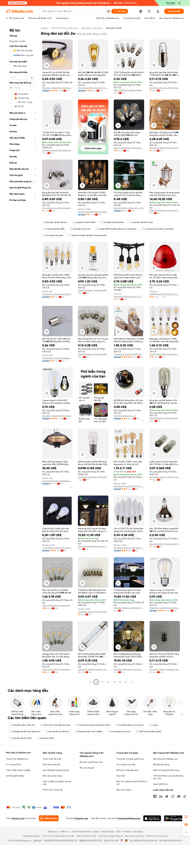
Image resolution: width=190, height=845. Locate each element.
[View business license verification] (121, 840)
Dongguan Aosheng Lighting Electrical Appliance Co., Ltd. (57, 150)
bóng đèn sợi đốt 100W (85, 222)
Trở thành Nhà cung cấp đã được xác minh (168, 777)
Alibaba (44, 28)
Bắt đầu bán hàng (161, 764)
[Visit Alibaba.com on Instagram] (173, 796)
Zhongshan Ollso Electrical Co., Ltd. (93, 88)
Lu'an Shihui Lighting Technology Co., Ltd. (57, 548)
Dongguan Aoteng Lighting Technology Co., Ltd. (164, 88)
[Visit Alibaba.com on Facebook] (155, 796)
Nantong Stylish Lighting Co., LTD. (129, 296)
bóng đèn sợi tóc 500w (22, 738)
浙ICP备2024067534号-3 (170, 840)
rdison (155, 725)
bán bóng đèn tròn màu (120, 731)
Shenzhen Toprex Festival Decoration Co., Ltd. (57, 88)
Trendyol (127, 831)
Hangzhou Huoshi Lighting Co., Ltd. (129, 486)
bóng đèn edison (47, 738)
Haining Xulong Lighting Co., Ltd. (128, 208)
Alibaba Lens (18, 818)
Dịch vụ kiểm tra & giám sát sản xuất (57, 782)
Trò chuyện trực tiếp (125, 764)
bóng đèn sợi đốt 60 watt (142, 222)
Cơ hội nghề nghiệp (15, 776)
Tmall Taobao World (80, 831)
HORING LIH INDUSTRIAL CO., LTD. (164, 294)
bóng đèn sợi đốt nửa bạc (56, 222)
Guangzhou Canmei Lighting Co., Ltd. (129, 354)
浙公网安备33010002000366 (143, 840)
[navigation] (22, 355)
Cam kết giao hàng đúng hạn (56, 770)
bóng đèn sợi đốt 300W (113, 222)
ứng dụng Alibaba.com (129, 818)
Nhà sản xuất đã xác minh (91, 762)
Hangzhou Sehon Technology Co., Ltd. (164, 148)
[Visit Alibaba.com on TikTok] (184, 796)
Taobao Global (107, 831)
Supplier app (81, 818)
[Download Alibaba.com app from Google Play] (174, 818)
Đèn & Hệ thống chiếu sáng (64, 28)
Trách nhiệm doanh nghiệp (18, 770)
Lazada (95, 831)
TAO (118, 831)
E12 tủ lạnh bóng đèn (54, 235)
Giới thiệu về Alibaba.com (18, 752)
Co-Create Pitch (13, 764)
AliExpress (52, 831)
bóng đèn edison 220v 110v (24, 725)
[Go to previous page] (90, 682)
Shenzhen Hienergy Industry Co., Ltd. (164, 210)
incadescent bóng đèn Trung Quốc (159, 229)
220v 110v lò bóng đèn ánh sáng (57, 725)
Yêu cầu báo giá (87, 768)
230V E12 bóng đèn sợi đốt (150, 731)
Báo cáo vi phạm (124, 789)
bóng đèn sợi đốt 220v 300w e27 (26, 731)
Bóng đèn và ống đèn (92, 28)
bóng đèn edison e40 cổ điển (90, 731)
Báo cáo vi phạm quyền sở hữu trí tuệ (131, 782)
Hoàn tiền (120, 776)
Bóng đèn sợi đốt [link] (114, 28)
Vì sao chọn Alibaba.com (17, 759)
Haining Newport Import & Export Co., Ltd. (93, 212)
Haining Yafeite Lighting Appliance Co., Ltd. (129, 90)
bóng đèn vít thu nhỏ (81, 229)
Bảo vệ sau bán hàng (52, 776)
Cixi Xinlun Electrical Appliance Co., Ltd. (57, 481)
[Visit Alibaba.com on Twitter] (167, 796)
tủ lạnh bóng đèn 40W (55, 229)
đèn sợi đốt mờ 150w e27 (59, 731)
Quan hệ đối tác (160, 784)
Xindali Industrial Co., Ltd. (125, 416)
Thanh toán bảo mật (52, 759)
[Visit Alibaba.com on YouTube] (178, 796)
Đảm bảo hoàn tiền (51, 764)
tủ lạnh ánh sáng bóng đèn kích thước (94, 725)
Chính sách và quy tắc (53, 789)
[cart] (150, 12)
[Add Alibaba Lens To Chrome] (49, 818)
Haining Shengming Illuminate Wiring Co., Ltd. (129, 148)
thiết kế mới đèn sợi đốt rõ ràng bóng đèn (89, 235)
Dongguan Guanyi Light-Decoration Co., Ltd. (129, 548)
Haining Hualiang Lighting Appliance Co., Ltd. (93, 354)
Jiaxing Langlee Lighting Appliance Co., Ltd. (93, 290)
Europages (138, 831)
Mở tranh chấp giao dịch (127, 770)
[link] (186, 817)
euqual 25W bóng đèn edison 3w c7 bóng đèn (117, 229)
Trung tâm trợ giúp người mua (130, 759)
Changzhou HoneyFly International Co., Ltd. (57, 208)
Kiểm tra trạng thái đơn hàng (166, 770)
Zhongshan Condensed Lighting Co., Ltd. (57, 294)
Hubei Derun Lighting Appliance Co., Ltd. (57, 358)
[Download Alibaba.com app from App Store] (152, 818)
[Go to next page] (131, 682)
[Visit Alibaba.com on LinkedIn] (161, 796)
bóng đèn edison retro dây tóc (131, 725)
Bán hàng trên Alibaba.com (165, 759)
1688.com (64, 831)
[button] (108, 11)
